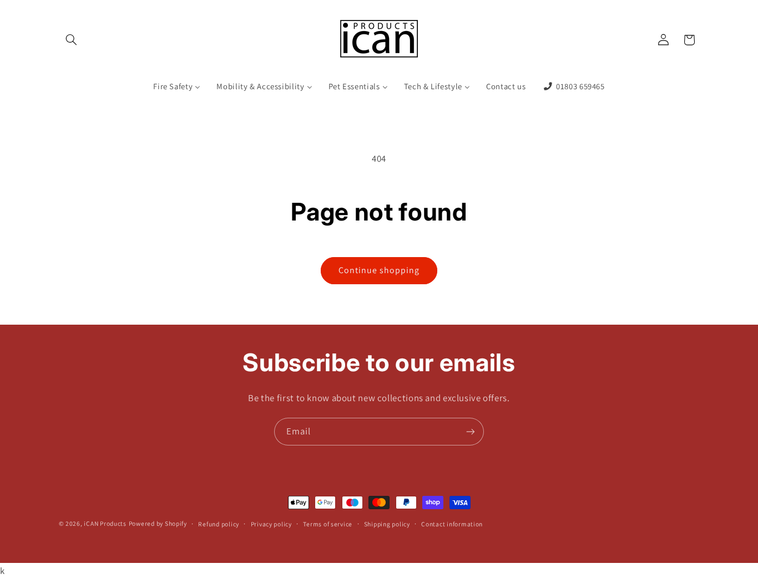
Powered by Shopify (158, 523)
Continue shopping (379, 270)
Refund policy (218, 524)
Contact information (452, 524)
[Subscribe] (470, 431)
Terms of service (327, 524)
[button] (71, 40)
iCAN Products (105, 523)
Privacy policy (271, 524)
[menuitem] (177, 87)
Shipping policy (387, 524)
